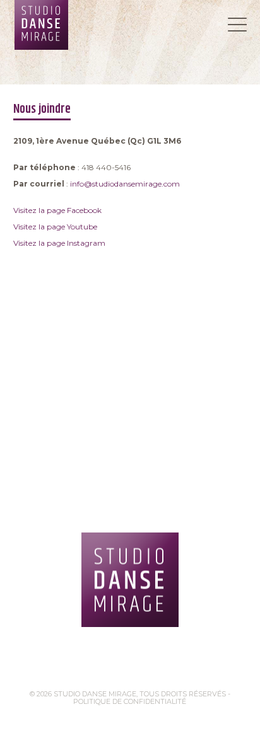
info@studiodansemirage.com (125, 183)
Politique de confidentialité (129, 701)
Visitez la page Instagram (59, 243)
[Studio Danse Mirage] (129, 579)
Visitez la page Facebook (57, 210)
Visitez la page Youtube (55, 226)
